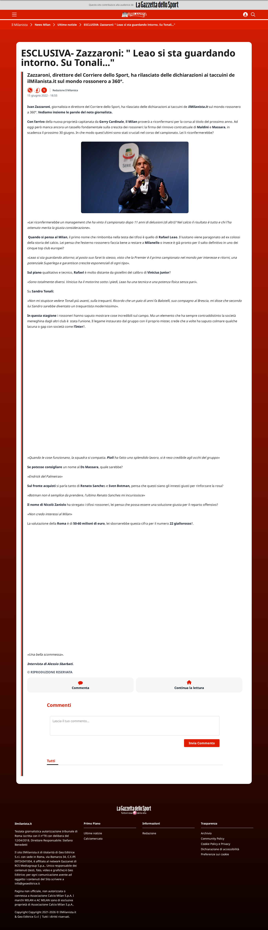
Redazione (149, 833)
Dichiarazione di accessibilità (220, 849)
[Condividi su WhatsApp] (30, 90)
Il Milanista (20, 25)
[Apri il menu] (14, 14)
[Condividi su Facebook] (37, 90)
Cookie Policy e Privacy (215, 844)
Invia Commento (202, 743)
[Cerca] (253, 14)
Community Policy (212, 838)
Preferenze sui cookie (215, 854)
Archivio (206, 833)
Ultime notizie (67, 24)
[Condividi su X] (44, 90)
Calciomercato (93, 838)
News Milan (42, 24)
